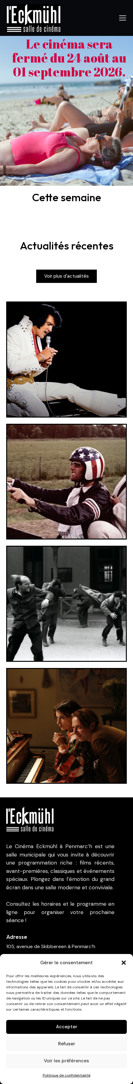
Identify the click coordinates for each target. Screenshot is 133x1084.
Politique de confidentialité (66, 1075)
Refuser (66, 1044)
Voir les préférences (66, 1061)
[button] (124, 963)
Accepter (66, 1027)
